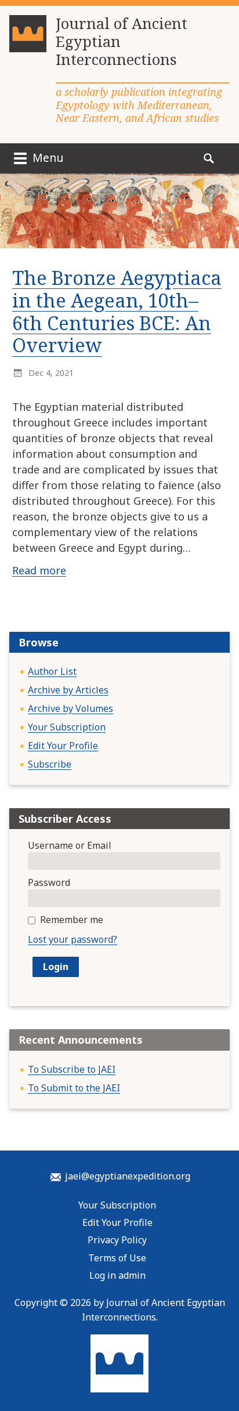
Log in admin (117, 1275)
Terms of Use (117, 1257)
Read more (39, 570)
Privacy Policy (117, 1239)
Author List (52, 671)
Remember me (71, 919)
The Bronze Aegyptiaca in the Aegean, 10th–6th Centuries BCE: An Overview (117, 312)
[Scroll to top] (219, 1374)
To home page (119, 1363)
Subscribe (49, 764)
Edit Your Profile (63, 745)
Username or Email (69, 845)
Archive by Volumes (70, 708)
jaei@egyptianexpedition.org (127, 1176)
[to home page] (27, 38)
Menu (46, 157)
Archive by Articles (68, 689)
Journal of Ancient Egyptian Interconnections (121, 41)
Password (49, 882)
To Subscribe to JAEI (71, 1069)
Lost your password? (72, 939)
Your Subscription (67, 727)
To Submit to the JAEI (74, 1087)
